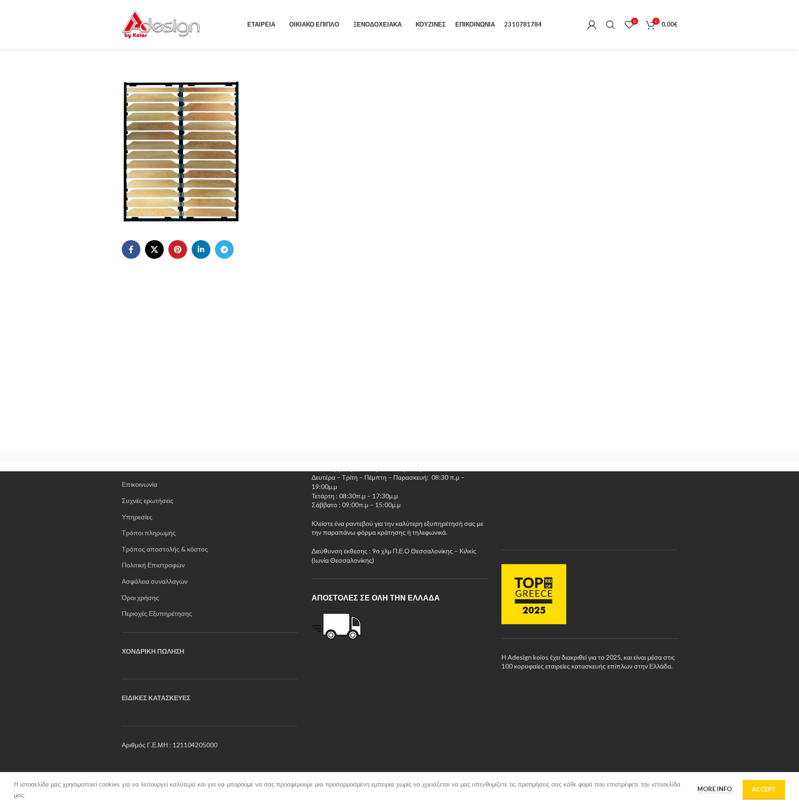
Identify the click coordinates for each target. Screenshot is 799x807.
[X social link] (154, 249)
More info (715, 789)
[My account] (592, 24)
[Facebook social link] (131, 249)
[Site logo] (161, 24)
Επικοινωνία (139, 484)
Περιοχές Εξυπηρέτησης (157, 613)
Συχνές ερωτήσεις (148, 500)
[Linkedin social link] (201, 249)
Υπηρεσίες (137, 517)
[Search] (610, 24)
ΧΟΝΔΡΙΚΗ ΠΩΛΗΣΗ (153, 651)
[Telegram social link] (224, 249)
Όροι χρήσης (140, 597)
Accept (764, 789)
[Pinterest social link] (177, 249)
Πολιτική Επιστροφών (153, 565)
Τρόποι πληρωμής (149, 533)
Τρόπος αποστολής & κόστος (165, 549)
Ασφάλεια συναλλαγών (155, 581)
